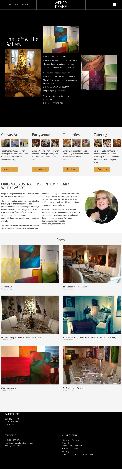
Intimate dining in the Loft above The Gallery (21, 337)
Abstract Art (6, 286)
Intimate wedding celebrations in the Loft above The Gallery (89, 337)
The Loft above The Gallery (75, 286)
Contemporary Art (9, 388)
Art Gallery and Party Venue (75, 388)
